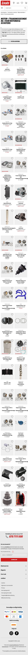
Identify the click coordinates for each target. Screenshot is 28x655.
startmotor (7, 69)
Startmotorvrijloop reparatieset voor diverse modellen (21, 71)
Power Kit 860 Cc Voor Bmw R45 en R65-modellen (21, 125)
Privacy (3, 588)
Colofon (3, 583)
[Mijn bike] (18, 3)
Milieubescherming (5, 597)
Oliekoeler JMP (7, 382)
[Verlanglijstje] (22, 3)
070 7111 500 (16, 536)
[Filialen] (14, 3)
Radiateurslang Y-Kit (20, 305)
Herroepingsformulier (6, 592)
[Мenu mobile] (2, 8)
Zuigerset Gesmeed (7, 458)
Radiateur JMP (21, 97)
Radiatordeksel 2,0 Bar (7, 123)
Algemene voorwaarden (7, 585)
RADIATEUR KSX (7, 203)
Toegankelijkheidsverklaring (7, 595)
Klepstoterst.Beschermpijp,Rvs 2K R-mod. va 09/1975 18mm (9, 230)
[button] (25, 8)
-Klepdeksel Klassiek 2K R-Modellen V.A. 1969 (20, 151)
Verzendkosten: (5, 646)
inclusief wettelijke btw (14, 645)
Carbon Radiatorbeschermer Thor (20, 511)
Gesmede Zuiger (7, 485)
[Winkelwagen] (26, 3)
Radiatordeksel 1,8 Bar (7, 149)
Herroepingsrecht (5, 590)
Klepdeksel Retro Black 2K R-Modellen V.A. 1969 (7, 333)
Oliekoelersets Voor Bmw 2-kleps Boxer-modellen (7, 256)
